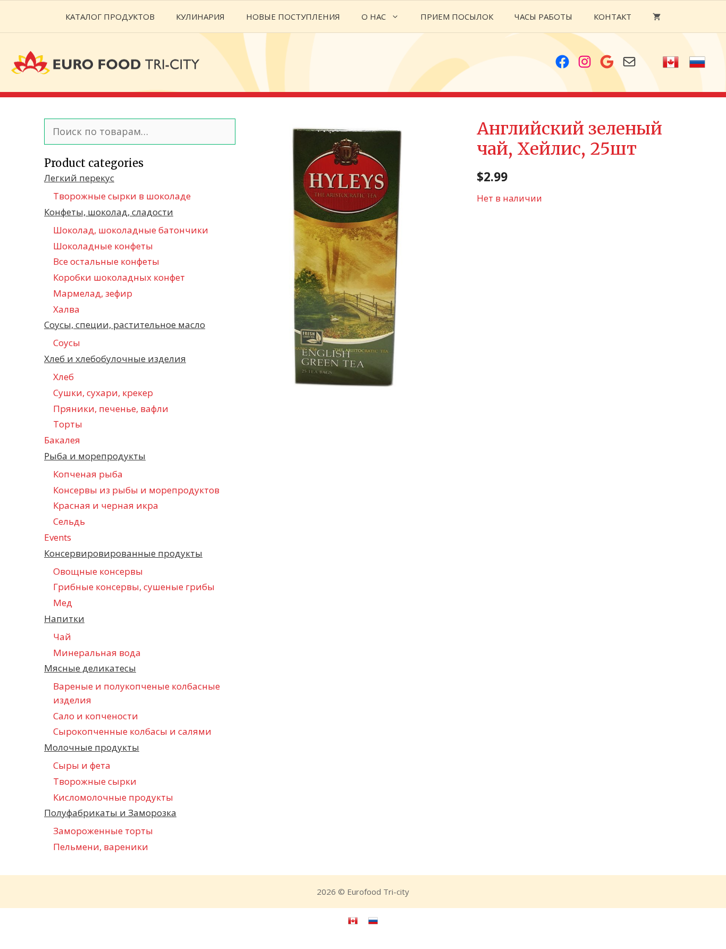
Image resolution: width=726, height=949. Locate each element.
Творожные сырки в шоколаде (122, 196)
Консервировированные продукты (123, 553)
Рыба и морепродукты (95, 456)
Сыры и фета (82, 765)
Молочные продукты (91, 747)
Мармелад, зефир (92, 293)
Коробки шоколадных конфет (119, 277)
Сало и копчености (95, 716)
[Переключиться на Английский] (670, 62)
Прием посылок (456, 16)
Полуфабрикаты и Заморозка (110, 813)
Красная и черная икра (105, 505)
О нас (373, 16)
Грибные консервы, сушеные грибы (134, 587)
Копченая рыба (88, 474)
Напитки (64, 618)
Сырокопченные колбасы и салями (132, 731)
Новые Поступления (293, 16)
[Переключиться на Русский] (697, 62)
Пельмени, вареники (100, 847)
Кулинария (200, 16)
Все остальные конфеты (106, 261)
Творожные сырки (95, 781)
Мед (62, 603)
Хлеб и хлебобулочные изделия (115, 358)
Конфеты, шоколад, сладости (108, 212)
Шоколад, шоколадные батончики (130, 230)
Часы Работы (543, 16)
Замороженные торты (103, 831)
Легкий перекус (79, 178)
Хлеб (63, 377)
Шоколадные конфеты (103, 246)
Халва (66, 309)
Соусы (66, 343)
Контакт (612, 16)
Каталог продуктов (110, 16)
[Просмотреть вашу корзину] (656, 16)
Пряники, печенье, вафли (110, 408)
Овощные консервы (98, 571)
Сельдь (69, 521)
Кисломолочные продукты (113, 797)
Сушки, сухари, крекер (103, 393)
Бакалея (62, 440)
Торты (67, 424)
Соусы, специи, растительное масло (124, 324)
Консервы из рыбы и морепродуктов (136, 490)
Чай (62, 637)
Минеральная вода (97, 652)
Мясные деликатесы (90, 668)
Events (57, 537)
